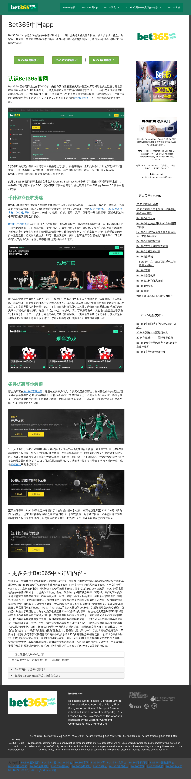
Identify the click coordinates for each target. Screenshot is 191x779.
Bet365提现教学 (145, 275)
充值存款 (16, 464)
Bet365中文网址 (116, 762)
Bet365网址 (100, 766)
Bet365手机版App (18, 224)
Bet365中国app (89, 7)
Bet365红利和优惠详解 (149, 280)
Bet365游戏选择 (112, 736)
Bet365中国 (49, 762)
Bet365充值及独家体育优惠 (152, 246)
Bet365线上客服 (168, 736)
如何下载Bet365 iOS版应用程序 (154, 295)
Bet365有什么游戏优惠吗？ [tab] (30, 669)
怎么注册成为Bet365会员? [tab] (29, 654)
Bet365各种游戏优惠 (148, 251)
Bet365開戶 (143, 290)
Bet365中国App (52, 736)
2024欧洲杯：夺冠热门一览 (152, 332)
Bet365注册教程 (61, 659)
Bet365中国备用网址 (162, 762)
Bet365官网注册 (32, 391)
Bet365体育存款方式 (148, 241)
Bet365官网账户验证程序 (150, 351)
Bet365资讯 (110, 7)
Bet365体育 (98, 762)
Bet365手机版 (155, 766)
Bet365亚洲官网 (30, 762)
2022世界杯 (23, 212)
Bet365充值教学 (150, 736)
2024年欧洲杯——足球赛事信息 (141, 7)
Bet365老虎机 (144, 285)
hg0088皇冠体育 (46, 770)
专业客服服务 (81, 97)
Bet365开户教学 (94, 736)
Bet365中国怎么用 (24, 770)
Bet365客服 (174, 7)
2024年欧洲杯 (97, 208)
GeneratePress (16, 749)
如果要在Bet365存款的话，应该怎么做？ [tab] (38, 675)
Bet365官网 (69, 7)
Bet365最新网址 (39, 766)
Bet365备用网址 (81, 766)
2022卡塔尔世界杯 (147, 204)
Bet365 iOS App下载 (73, 736)
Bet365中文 (65, 762)
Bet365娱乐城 (144, 256)
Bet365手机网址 (137, 762)
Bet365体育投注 (118, 766)
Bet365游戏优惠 (131, 736)
